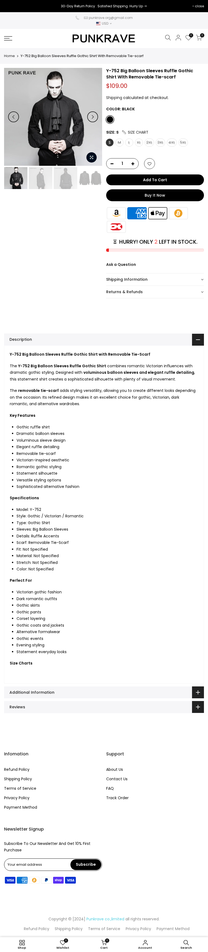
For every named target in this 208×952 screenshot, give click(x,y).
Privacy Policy (17, 798)
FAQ (110, 788)
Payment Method (20, 807)
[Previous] (13, 116)
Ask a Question (121, 264)
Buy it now (155, 195)
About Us (114, 769)
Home (9, 56)
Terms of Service (20, 788)
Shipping (114, 97)
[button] (134, 132)
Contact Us (117, 779)
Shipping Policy (18, 779)
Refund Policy (17, 769)
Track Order (117, 798)
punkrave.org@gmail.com (111, 17)
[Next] (92, 116)
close (11, 6)
